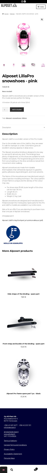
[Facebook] (25, 1)
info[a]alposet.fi (10, 427)
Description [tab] (6, 127)
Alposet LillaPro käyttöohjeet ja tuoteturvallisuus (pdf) (22, 220)
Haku (12, 469)
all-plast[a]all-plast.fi (11, 432)
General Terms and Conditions (15, 445)
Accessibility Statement (13, 454)
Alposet (9, 118)
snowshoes (16, 118)
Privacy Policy (9, 449)
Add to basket (17, 110)
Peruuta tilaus (9, 458)
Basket (30, 468)
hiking (24, 118)
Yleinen (12, 14)
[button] (42, 19)
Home (6, 14)
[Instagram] (22, 1)
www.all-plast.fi (9, 434)
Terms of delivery (10, 441)
